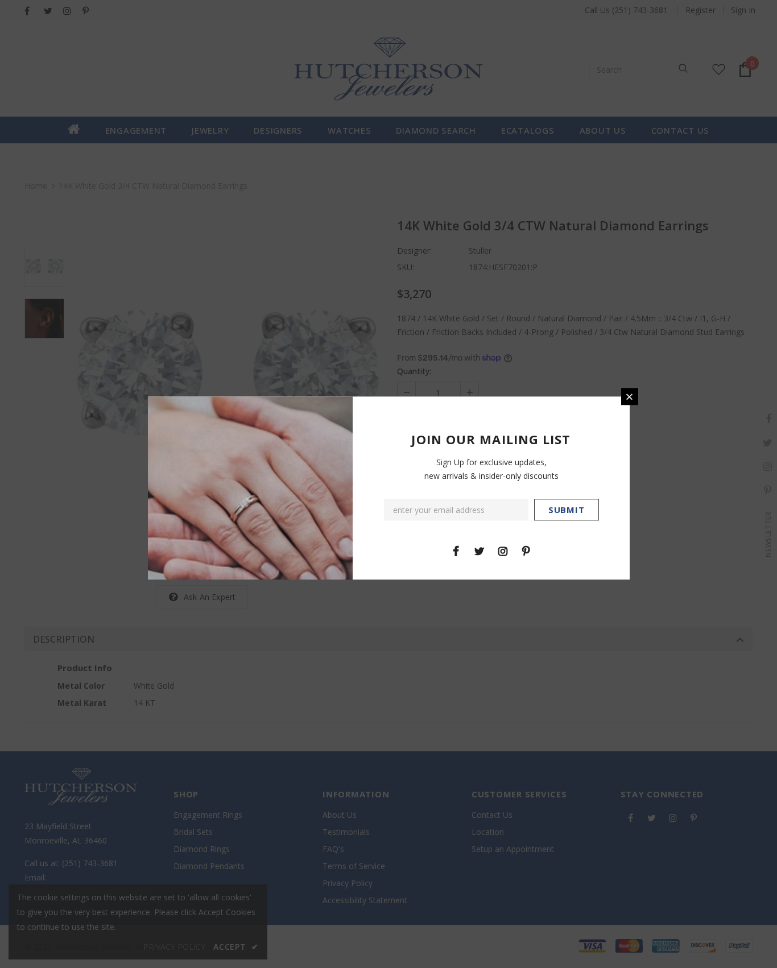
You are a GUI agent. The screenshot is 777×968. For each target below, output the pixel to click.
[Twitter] (479, 550)
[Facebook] (456, 550)
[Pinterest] (526, 550)
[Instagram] (502, 550)
